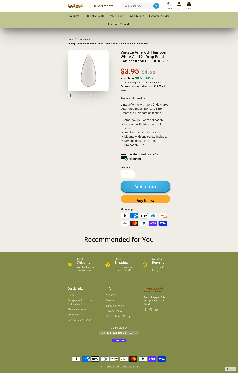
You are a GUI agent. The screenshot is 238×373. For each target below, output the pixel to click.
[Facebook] (145, 309)
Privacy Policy (114, 311)
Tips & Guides (136, 16)
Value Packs (116, 16)
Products (74, 16)
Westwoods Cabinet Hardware (123, 366)
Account (179, 6)
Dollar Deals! (97, 16)
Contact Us (74, 314)
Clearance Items (77, 309)
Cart (189, 6)
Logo (75, 6)
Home (71, 39)
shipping (136, 82)
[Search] (156, 6)
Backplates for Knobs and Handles (80, 302)
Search (110, 300)
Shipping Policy (115, 305)
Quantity (125, 167)
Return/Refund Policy (118, 316)
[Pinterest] (150, 309)
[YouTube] (156, 309)
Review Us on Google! (80, 320)
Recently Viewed (119, 24)
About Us (111, 295)
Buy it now (146, 201)
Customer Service (159, 16)
